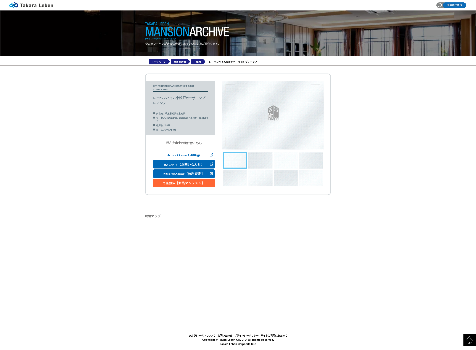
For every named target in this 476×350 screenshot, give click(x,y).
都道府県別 (180, 61)
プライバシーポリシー (246, 335)
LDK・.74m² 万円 (184, 155)
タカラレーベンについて (202, 335)
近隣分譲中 (184, 183)
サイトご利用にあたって (274, 335)
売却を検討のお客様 (184, 173)
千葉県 (197, 61)
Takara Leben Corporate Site (238, 344)
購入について (184, 164)
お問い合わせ (225, 335)
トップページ (158, 61)
